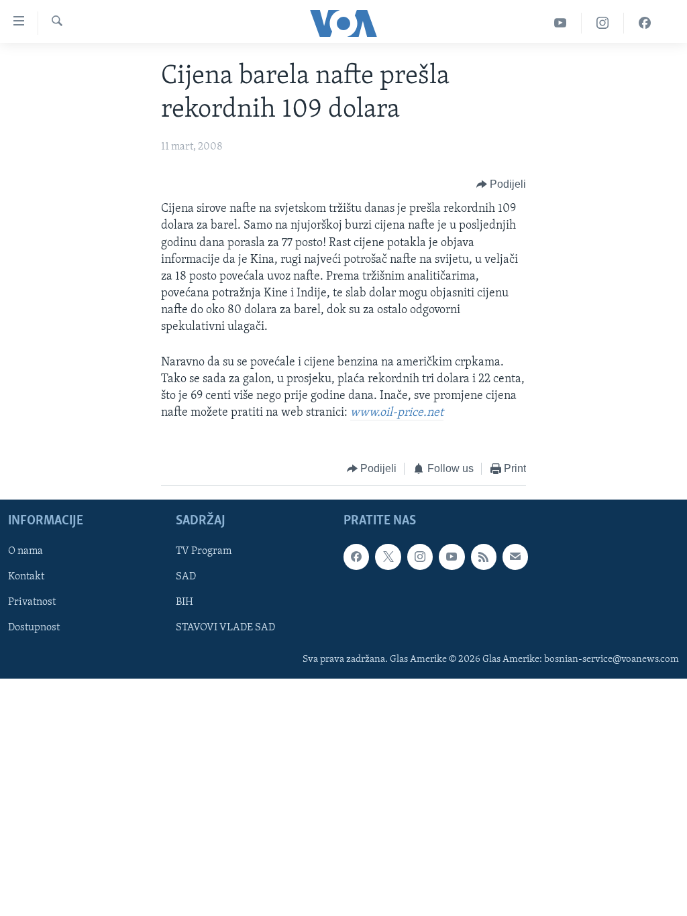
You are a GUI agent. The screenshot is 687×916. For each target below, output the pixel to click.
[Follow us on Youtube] (451, 556)
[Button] (501, 184)
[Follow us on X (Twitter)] (388, 556)
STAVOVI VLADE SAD (225, 627)
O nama (25, 551)
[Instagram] (603, 23)
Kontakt (26, 576)
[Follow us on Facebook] (356, 556)
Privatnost (32, 602)
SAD (186, 576)
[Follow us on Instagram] (420, 556)
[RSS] (483, 556)
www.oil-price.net (396, 413)
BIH (184, 602)
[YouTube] (560, 23)
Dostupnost (34, 627)
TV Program (203, 551)
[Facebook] (645, 23)
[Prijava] (515, 556)
